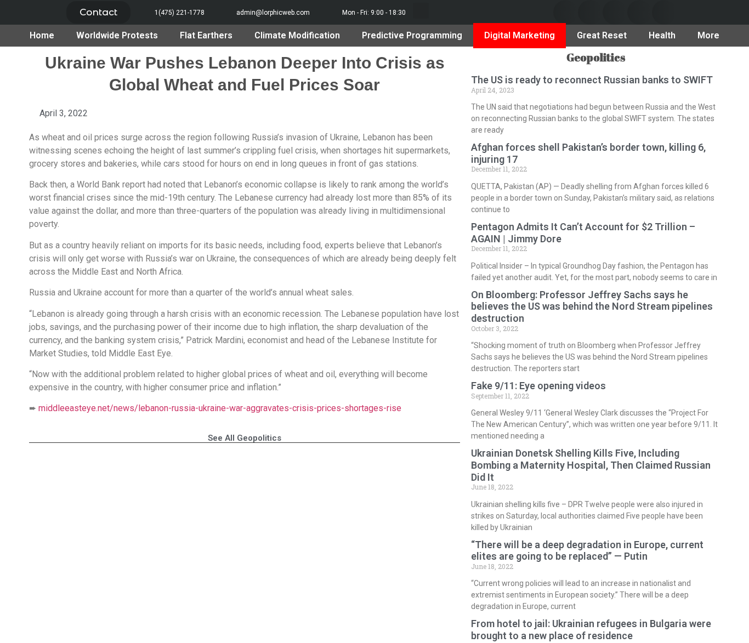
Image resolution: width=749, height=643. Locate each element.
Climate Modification (297, 35)
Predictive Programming (412, 35)
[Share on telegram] (639, 12)
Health (662, 35)
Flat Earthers (206, 35)
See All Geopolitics (244, 438)
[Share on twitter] (590, 12)
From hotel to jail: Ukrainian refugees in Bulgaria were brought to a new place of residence (591, 629)
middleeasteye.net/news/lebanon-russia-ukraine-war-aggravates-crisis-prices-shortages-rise (219, 408)
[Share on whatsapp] (664, 12)
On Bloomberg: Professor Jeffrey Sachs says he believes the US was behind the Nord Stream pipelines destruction (592, 306)
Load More (244, 471)
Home (42, 35)
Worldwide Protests (117, 35)
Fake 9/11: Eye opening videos (538, 385)
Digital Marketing (519, 35)
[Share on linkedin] (615, 12)
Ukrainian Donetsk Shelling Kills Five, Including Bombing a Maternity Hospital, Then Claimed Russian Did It (591, 464)
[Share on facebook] (565, 12)
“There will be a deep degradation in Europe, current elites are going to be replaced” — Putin (587, 550)
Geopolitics (595, 57)
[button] (98, 12)
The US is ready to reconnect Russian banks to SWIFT (592, 80)
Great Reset (602, 35)
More (708, 35)
